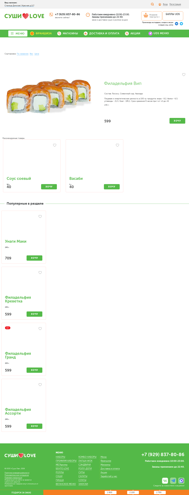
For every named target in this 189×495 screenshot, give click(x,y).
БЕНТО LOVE (62, 468)
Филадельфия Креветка (18, 299)
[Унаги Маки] (23, 226)
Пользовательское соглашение (17, 475)
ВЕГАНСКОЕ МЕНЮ (66, 484)
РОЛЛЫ (60, 472)
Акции (104, 472)
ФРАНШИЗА (44, 33)
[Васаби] (94, 159)
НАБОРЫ (60, 457)
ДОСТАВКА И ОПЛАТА (104, 33)
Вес (31, 54)
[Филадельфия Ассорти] (23, 394)
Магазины (105, 464)
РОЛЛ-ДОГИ (85, 468)
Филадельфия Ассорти (18, 411)
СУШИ (59, 476)
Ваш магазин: (11, 3)
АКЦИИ (135, 33)
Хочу (177, 120)
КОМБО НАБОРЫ (87, 457)
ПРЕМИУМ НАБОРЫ (66, 461)
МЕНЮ (20, 33)
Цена (36, 54)
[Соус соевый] (32, 159)
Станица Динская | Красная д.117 (19, 6)
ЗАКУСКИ (83, 484)
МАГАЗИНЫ (70, 33)
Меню (104, 457)
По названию (23, 54)
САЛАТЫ (82, 476)
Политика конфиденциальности (17, 473)
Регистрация (175, 4)
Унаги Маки (15, 241)
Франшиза (106, 461)
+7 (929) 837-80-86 (67, 14)
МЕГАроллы (62, 464)
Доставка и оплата (110, 468)
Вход (165, 4)
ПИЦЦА (60, 480)
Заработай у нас (109, 476)
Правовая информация (13, 478)
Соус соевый (19, 178)
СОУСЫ (82, 480)
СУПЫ (81, 472)
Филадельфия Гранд (18, 355)
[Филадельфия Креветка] (23, 282)
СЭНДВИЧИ (84, 464)
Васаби (76, 178)
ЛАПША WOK (85, 461)
